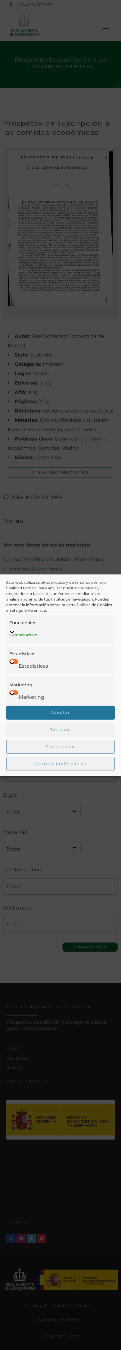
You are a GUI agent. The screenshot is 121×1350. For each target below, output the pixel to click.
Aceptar (60, 712)
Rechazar (60, 729)
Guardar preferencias (60, 763)
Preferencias (60, 746)
